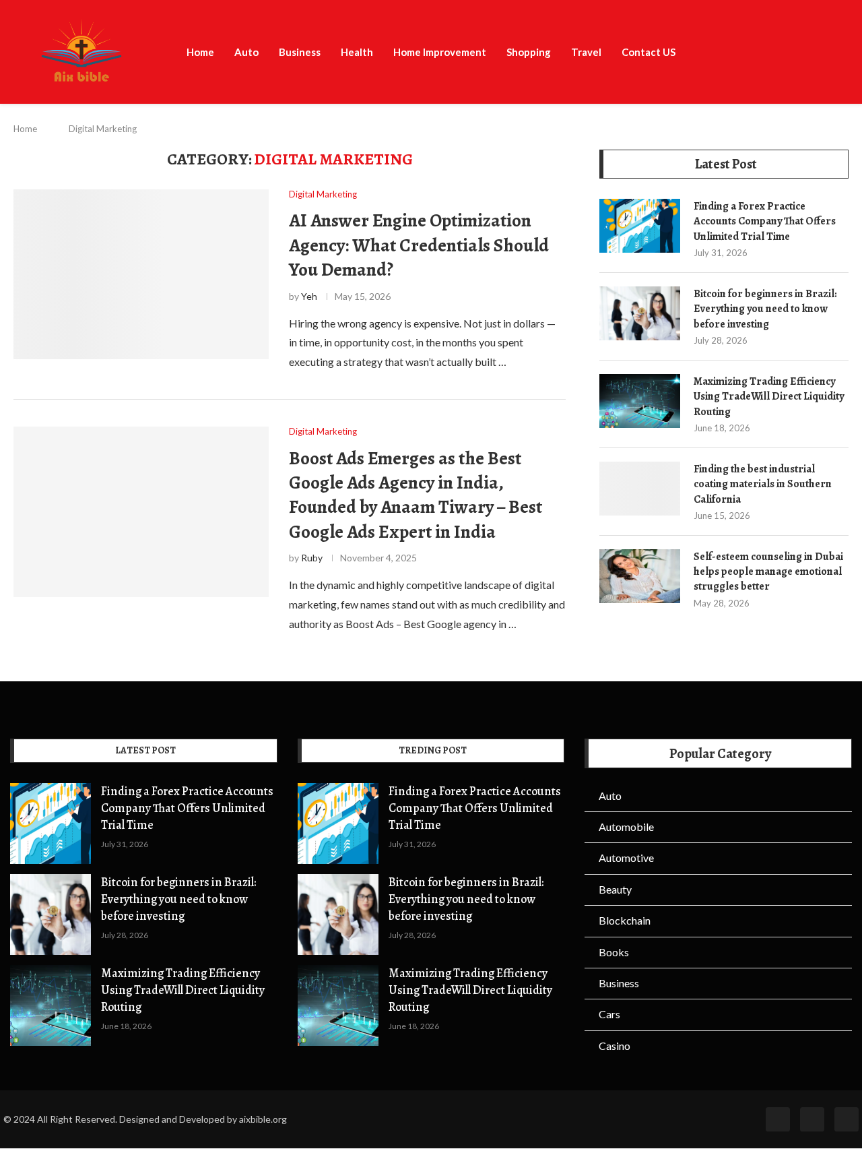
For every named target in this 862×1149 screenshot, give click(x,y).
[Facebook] (778, 1119)
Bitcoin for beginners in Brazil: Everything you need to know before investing (765, 309)
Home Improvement (439, 52)
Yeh (309, 296)
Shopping (528, 52)
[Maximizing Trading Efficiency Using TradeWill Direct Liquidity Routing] (639, 401)
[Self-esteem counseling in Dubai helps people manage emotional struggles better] (639, 576)
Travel (586, 52)
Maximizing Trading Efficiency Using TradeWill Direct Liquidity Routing (769, 396)
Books (614, 951)
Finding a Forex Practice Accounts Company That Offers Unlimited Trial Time (765, 221)
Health (357, 52)
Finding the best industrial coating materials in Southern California (763, 484)
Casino (614, 1045)
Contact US (648, 52)
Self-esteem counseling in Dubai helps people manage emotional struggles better (768, 571)
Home (200, 52)
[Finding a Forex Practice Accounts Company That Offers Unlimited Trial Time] (639, 226)
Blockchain (625, 920)
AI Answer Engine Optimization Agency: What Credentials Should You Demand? (419, 245)
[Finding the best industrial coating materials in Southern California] (639, 489)
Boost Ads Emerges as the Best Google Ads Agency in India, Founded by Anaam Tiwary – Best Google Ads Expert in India (415, 495)
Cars (609, 1013)
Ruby (312, 557)
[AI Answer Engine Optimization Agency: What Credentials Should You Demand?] (141, 274)
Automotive (626, 857)
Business (300, 52)
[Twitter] (812, 1119)
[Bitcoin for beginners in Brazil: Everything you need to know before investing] (639, 313)
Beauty (615, 889)
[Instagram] (846, 1119)
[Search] (855, 53)
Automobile (626, 826)
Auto (246, 52)
